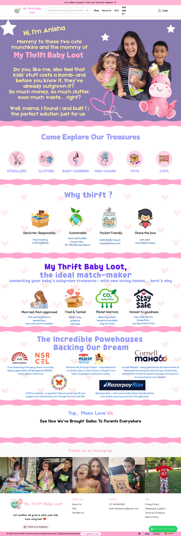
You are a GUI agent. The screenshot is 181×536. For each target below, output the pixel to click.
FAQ (116, 10)
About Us (106, 10)
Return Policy (152, 511)
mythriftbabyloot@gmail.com (123, 503)
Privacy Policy (152, 498)
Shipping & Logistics (155, 503)
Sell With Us (78, 507)
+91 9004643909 (117, 498)
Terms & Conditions (155, 507)
